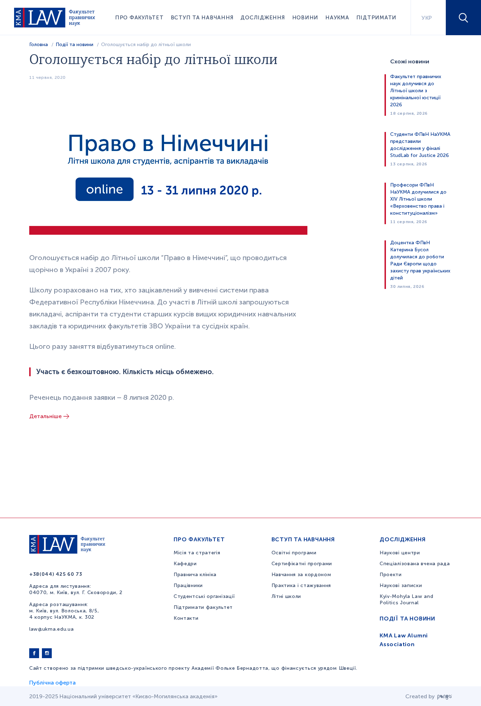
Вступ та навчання (202, 17)
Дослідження (263, 17)
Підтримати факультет (203, 607)
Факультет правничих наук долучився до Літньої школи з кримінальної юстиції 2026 (415, 91)
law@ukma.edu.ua (51, 629)
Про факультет (139, 17)
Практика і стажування (301, 585)
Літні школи (286, 596)
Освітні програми (294, 553)
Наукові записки (401, 585)
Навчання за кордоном (301, 575)
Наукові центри (400, 553)
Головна (38, 45)
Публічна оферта (52, 682)
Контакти (186, 618)
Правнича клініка (195, 575)
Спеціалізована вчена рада (415, 564)
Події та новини (74, 45)
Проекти (391, 575)
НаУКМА (337, 17)
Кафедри (185, 564)
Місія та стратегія (197, 553)
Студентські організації (204, 596)
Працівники (188, 585)
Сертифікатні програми (301, 564)
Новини (305, 17)
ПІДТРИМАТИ (376, 17)
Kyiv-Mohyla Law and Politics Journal (406, 599)
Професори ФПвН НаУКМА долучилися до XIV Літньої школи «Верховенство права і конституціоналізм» (418, 199)
